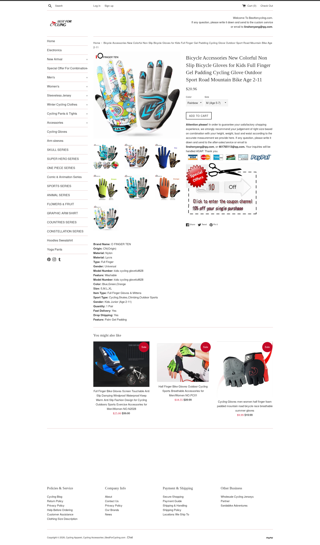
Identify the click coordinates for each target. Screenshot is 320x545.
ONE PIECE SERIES (61, 168)
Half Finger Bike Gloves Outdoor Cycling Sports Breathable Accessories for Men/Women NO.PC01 (183, 390)
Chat (130, 537)
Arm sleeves (55, 140)
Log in (97, 5)
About (108, 496)
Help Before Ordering (60, 510)
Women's (67, 86)
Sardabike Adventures (234, 505)
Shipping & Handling (175, 505)
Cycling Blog (54, 496)
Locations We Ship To (176, 514)
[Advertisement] (158, 460)
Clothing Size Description (62, 519)
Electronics (54, 50)
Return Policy (55, 501)
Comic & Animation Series (64, 177)
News (108, 514)
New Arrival (67, 59)
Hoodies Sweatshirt (60, 240)
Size (207, 96)
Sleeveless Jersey (67, 95)
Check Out (267, 5)
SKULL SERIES (58, 150)
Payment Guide (172, 501)
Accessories (67, 122)
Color (188, 96)
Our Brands (112, 510)
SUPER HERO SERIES (63, 159)
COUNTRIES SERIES (62, 222)
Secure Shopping (173, 496)
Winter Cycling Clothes (67, 104)
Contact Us (112, 501)
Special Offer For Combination (67, 68)
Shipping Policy (172, 510)
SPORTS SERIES (59, 186)
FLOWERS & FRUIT (60, 204)
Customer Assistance (60, 514)
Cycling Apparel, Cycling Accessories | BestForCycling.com (96, 537)
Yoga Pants (54, 249)
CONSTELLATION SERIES (65, 231)
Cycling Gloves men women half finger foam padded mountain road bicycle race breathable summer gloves (245, 406)
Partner (225, 501)
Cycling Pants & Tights (67, 113)
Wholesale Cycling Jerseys (237, 496)
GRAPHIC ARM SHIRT (62, 213)
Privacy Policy (55, 505)
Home (51, 41)
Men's (67, 77)
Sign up (109, 5)
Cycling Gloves (57, 131)
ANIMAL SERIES (58, 195)
